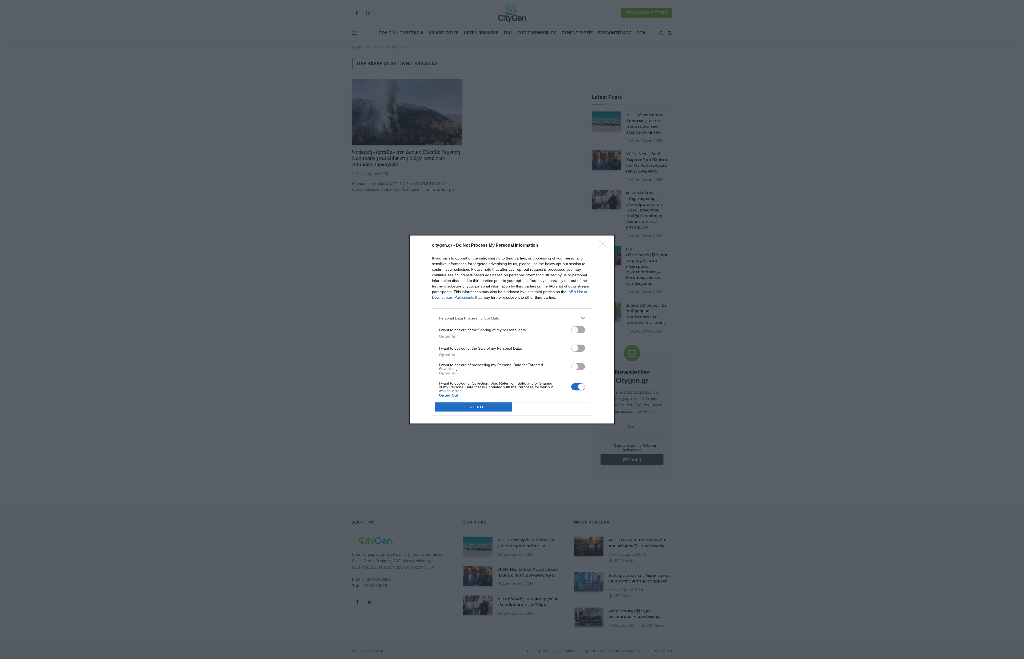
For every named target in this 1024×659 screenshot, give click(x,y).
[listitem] (512, 318)
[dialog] (512, 329)
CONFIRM (473, 407)
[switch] (578, 329)
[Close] (604, 246)
